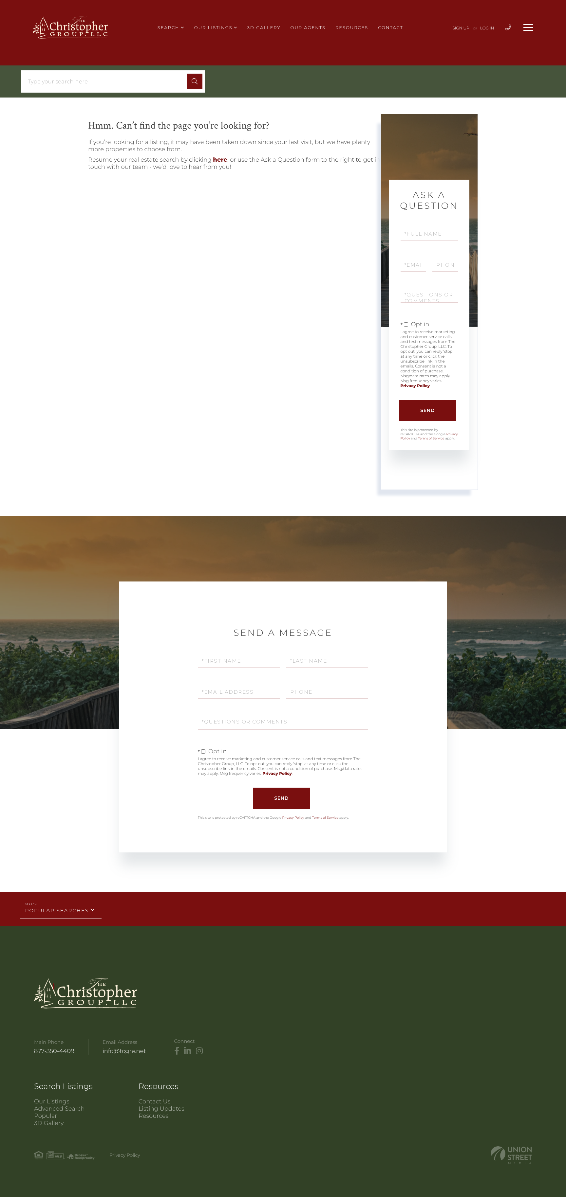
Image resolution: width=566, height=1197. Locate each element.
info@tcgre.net (124, 1051)
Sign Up (461, 28)
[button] (194, 81)
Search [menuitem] (168, 27)
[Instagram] (199, 1051)
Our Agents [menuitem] (308, 27)
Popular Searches (57, 910)
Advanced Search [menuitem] (59, 1108)
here (220, 159)
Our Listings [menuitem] (213, 27)
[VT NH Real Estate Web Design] (511, 1155)
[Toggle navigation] (528, 27)
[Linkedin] (187, 1051)
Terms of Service (431, 438)
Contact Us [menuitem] (155, 1101)
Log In (487, 28)
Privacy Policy (415, 386)
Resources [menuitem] (351, 27)
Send (427, 410)
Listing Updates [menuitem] (161, 1108)
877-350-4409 (54, 1051)
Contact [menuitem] (390, 27)
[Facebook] (176, 1051)
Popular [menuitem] (45, 1115)
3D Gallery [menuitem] (264, 27)
